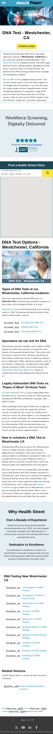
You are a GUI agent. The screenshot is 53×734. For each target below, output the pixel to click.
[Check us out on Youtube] (23, 727)
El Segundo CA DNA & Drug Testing (33, 596)
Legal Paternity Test (14, 393)
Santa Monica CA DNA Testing (33, 604)
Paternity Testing (10, 309)
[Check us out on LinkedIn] (30, 727)
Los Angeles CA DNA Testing (32, 589)
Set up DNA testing (12, 79)
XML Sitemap (23, 732)
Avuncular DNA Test (31, 331)
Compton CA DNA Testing (31, 644)
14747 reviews (34, 144)
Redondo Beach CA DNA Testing (34, 628)
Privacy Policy (5, 732)
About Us (25, 720)
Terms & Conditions (36, 732)
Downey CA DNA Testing (34, 651)
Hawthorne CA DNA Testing (31, 620)
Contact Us (48, 732)
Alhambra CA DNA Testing (31, 657)
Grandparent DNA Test (32, 323)
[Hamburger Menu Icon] (4, 3)
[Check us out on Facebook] (36, 728)
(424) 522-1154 (10, 63)
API (32, 720)
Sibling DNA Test (29, 327)
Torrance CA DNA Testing (31, 612)
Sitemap (14, 732)
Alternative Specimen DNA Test (17, 370)
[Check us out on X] (16, 727)
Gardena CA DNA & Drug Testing (34, 636)
